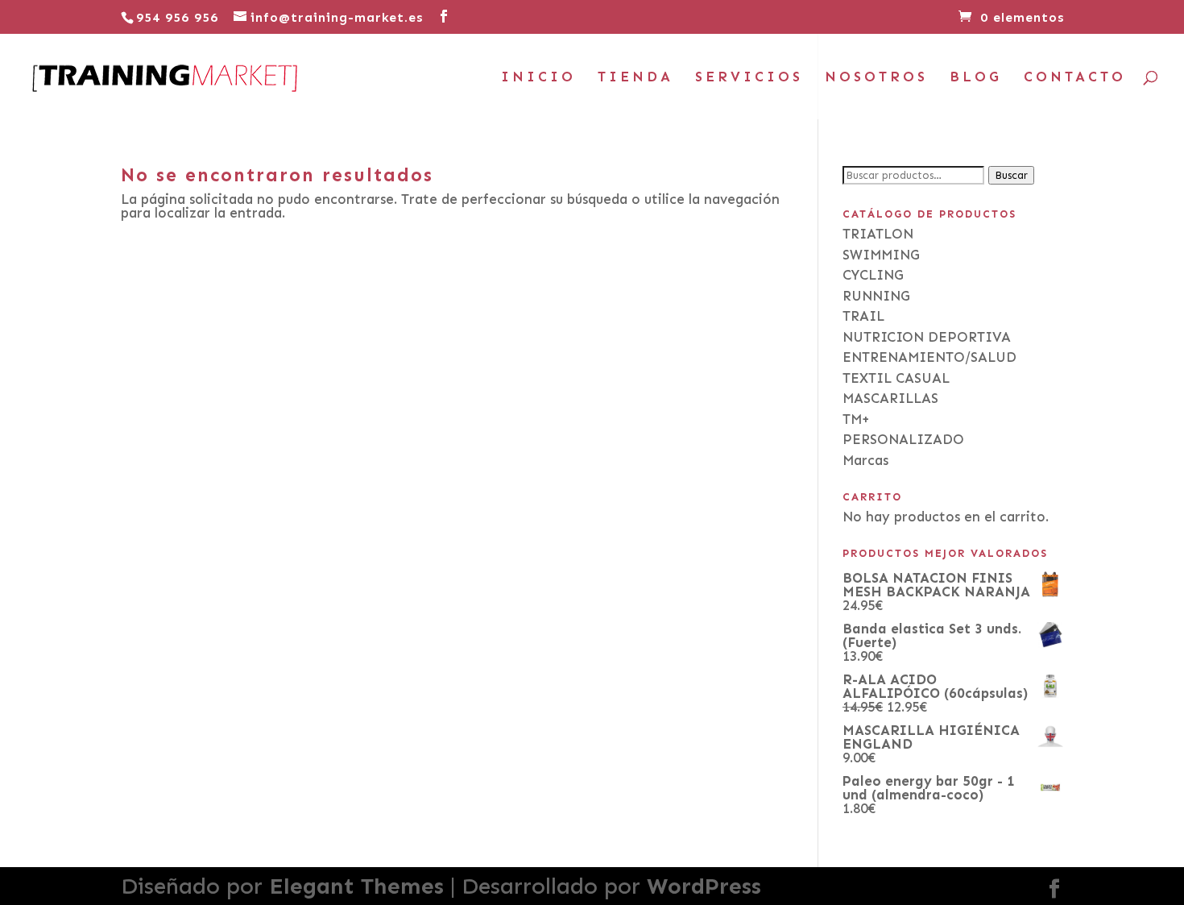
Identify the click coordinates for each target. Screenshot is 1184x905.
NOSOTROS (876, 78)
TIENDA (635, 78)
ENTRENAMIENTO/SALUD (929, 357)
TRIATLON (877, 234)
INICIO (538, 78)
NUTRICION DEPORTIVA (926, 337)
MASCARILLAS (890, 398)
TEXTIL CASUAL (896, 378)
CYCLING (873, 275)
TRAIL (863, 316)
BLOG (976, 78)
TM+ (856, 419)
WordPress (704, 886)
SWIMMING (881, 255)
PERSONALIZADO (903, 439)
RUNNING (876, 296)
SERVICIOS (749, 78)
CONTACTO (1075, 78)
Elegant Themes (356, 886)
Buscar (1011, 175)
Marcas (865, 460)
